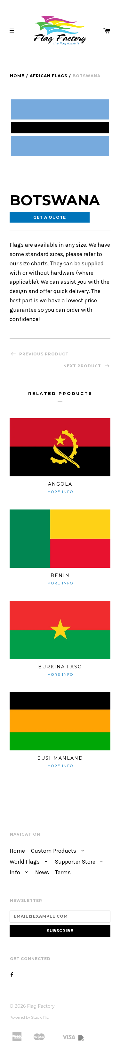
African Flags (48, 75)
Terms (63, 872)
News (42, 872)
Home (17, 75)
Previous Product (43, 354)
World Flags (25, 861)
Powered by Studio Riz (29, 1017)
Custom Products (54, 851)
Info (15, 872)
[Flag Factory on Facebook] (12, 974)
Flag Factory (41, 1006)
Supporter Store (76, 861)
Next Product (82, 365)
